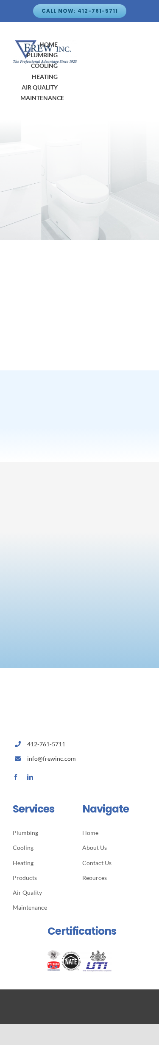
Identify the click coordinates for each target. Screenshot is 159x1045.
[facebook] (16, 777)
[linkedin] (30, 777)
